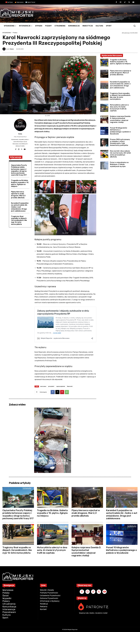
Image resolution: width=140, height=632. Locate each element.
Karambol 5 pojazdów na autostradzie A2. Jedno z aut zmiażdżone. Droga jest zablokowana (19, 207)
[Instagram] (120, 2)
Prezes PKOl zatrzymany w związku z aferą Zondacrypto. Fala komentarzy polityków (120, 142)
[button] (134, 26)
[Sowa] (4, 48)
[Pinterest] (62, 392)
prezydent (51, 386)
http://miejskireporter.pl (20, 136)
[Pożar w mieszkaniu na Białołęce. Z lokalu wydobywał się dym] (104, 165)
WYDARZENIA (6, 32)
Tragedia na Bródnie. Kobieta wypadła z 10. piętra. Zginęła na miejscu (20, 183)
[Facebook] (116, 2)
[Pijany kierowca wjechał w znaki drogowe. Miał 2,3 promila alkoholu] (104, 74)
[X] (129, 2)
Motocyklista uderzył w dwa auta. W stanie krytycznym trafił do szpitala (119, 108)
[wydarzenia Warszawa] (69, 13)
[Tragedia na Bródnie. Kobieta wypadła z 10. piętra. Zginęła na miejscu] (104, 63)
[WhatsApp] (67, 392)
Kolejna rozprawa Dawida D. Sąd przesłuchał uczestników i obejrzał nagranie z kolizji (120, 119)
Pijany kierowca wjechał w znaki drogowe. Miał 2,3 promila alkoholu (18, 195)
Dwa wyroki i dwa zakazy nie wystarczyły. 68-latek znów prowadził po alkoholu (120, 154)
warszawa (43, 386)
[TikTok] (125, 2)
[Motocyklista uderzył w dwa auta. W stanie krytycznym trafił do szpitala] (104, 108)
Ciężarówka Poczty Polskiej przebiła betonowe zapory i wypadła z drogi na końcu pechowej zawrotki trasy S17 (19, 170)
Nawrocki (69, 386)
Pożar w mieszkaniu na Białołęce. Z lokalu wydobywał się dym (119, 164)
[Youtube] (133, 2)
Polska (15, 32)
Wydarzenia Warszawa (112, 55)
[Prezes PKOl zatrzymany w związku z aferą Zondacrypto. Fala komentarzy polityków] (104, 142)
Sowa (12, 49)
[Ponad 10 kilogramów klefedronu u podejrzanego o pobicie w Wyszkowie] (104, 131)
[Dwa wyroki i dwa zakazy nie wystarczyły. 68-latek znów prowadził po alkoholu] (104, 154)
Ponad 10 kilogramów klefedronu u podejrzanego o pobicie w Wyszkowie (120, 131)
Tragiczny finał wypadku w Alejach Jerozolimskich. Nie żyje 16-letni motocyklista (19, 220)
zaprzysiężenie (60, 386)
